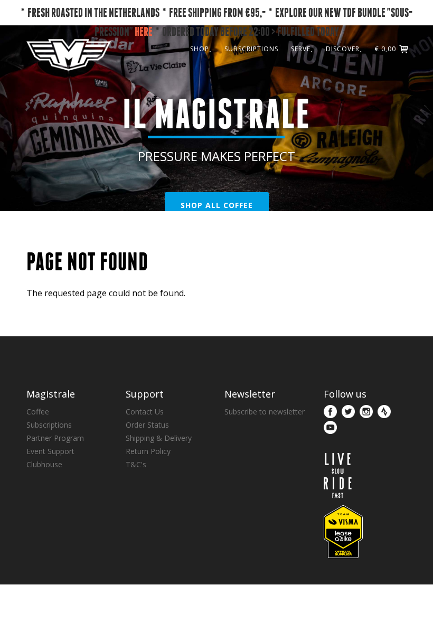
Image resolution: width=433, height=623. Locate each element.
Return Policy (148, 451)
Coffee (37, 412)
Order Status (147, 425)
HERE (144, 31)
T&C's (136, 464)
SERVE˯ (302, 48)
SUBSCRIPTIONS (251, 48)
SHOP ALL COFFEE (217, 205)
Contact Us (145, 412)
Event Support (50, 451)
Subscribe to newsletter (264, 412)
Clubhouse (44, 464)
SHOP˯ (201, 48)
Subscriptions (49, 425)
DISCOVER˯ (344, 48)
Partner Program (55, 438)
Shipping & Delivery (159, 438)
